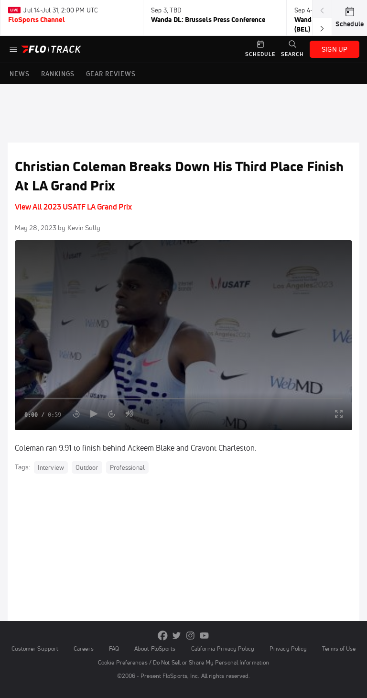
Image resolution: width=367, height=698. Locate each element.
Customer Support (35, 648)
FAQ (114, 648)
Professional (127, 467)
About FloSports (154, 648)
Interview (51, 467)
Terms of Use (339, 648)
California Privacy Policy (222, 648)
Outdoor (87, 467)
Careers (84, 648)
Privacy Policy (288, 648)
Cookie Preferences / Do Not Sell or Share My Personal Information (183, 662)
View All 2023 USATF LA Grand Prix (73, 206)
